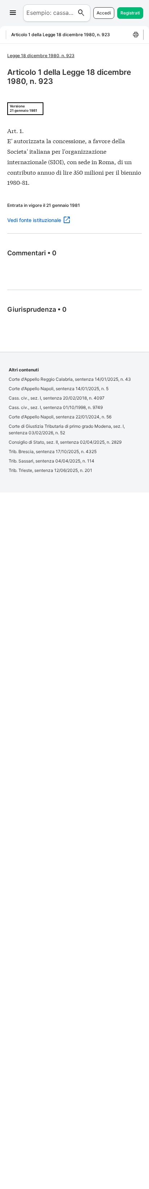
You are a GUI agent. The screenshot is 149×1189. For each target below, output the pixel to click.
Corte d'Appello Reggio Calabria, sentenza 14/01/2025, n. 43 (70, 379)
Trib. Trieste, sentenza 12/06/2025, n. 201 (50, 470)
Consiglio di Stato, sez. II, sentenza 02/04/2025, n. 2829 (65, 442)
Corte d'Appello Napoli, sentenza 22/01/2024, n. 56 (60, 416)
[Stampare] (136, 34)
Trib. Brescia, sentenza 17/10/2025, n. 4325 (53, 451)
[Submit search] (81, 13)
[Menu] (13, 13)
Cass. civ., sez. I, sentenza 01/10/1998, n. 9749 (56, 407)
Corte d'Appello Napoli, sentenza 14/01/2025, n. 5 (58, 388)
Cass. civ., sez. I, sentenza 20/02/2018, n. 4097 (57, 398)
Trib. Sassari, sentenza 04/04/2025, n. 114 (51, 461)
